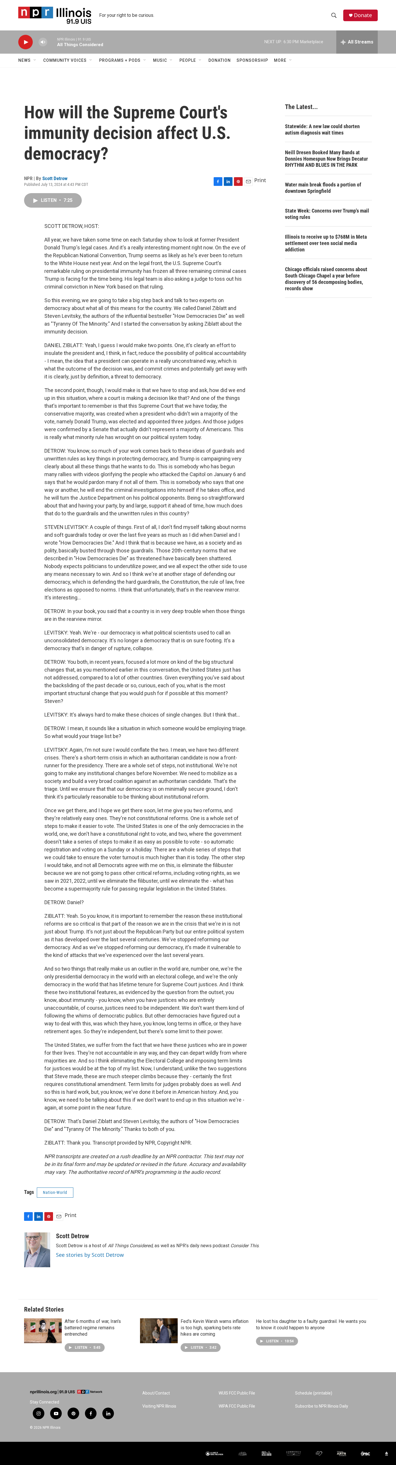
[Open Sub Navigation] (35, 60)
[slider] (52, 42)
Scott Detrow (55, 178)
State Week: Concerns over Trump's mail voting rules (327, 214)
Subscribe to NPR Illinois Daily (321, 1406)
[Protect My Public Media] (266, 1453)
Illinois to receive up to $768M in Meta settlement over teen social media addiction (326, 243)
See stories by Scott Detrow (90, 1254)
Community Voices (65, 60)
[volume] (43, 42)
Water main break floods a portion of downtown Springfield (323, 188)
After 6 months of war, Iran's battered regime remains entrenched (93, 1328)
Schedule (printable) (313, 1393)
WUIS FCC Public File (237, 1393)
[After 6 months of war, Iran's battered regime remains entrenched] (43, 1330)
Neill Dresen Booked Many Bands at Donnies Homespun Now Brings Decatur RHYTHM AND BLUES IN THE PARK (326, 158)
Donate (363, 15)
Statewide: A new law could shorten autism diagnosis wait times (322, 129)
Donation (219, 60)
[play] (25, 42)
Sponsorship (252, 60)
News (24, 60)
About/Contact (156, 1393)
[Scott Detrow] (37, 1249)
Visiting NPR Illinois (159, 1406)
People (187, 60)
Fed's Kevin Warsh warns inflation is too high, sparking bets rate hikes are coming (214, 1328)
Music (160, 60)
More (280, 60)
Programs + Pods (120, 60)
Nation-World (55, 1192)
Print (260, 180)
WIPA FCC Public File (237, 1406)
